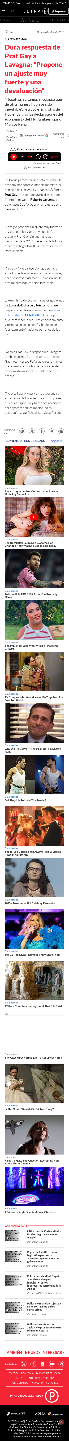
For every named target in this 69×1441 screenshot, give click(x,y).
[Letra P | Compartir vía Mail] (61, 431)
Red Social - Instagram (42, 1364)
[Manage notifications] (61, 1422)
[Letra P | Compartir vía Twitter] (32, 431)
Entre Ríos (34, 1378)
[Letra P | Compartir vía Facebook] (41, 431)
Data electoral (31, 19)
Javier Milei (31, 2)
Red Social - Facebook (33, 1364)
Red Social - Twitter (24, 1364)
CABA (57, 1373)
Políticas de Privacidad (49, 1436)
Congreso (52, 1382)
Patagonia (37, 1382)
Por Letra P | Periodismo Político (11, 135)
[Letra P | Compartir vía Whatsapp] (22, 431)
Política (14, 1373)
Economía (27, 1373)
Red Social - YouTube (52, 1364)
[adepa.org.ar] (40, 1414)
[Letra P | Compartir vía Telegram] (51, 431)
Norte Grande (19, 1382)
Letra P (12, 31)
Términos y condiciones (24, 1436)
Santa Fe (20, 1378)
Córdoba (48, 1378)
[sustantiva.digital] (55, 1414)
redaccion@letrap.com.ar (48, 1433)
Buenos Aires (44, 1373)
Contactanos (11, 1364)
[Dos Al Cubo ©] (16, 1414)
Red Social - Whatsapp (61, 1364)
